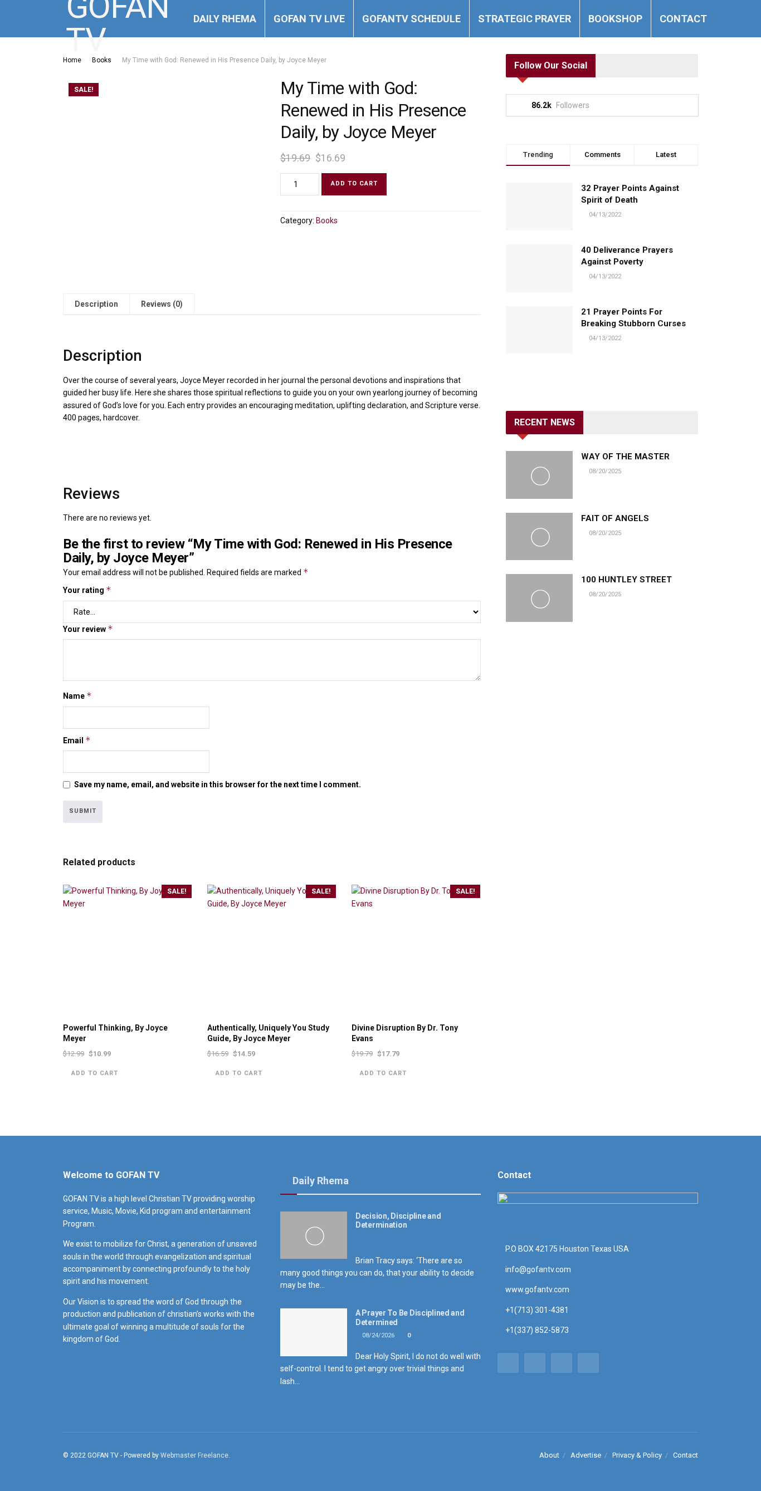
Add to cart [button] (94, 1073)
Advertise (585, 1455)
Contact (683, 18)
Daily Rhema (224, 18)
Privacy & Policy (637, 1455)
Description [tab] (96, 304)
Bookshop (615, 18)
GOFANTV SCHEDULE (411, 18)
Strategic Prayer (524, 18)
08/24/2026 (377, 1335)
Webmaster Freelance (194, 1455)
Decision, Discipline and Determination (398, 1221)
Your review (88, 629)
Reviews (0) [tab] (162, 304)
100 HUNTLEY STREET (626, 580)
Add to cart (354, 183)
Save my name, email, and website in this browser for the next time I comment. (217, 784)
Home (72, 60)
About (549, 1455)
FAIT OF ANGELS (615, 518)
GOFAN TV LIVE (309, 18)
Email (77, 740)
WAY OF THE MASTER (625, 457)
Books (101, 60)
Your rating (87, 590)
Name (77, 695)
